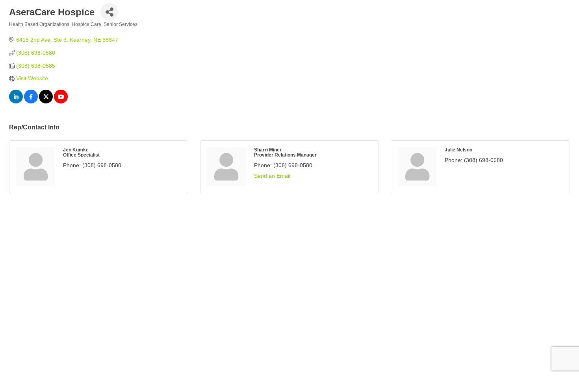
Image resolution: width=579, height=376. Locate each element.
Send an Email (272, 176)
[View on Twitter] (46, 101)
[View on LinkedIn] (16, 101)
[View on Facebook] (31, 101)
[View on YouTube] (61, 101)
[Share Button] (109, 12)
